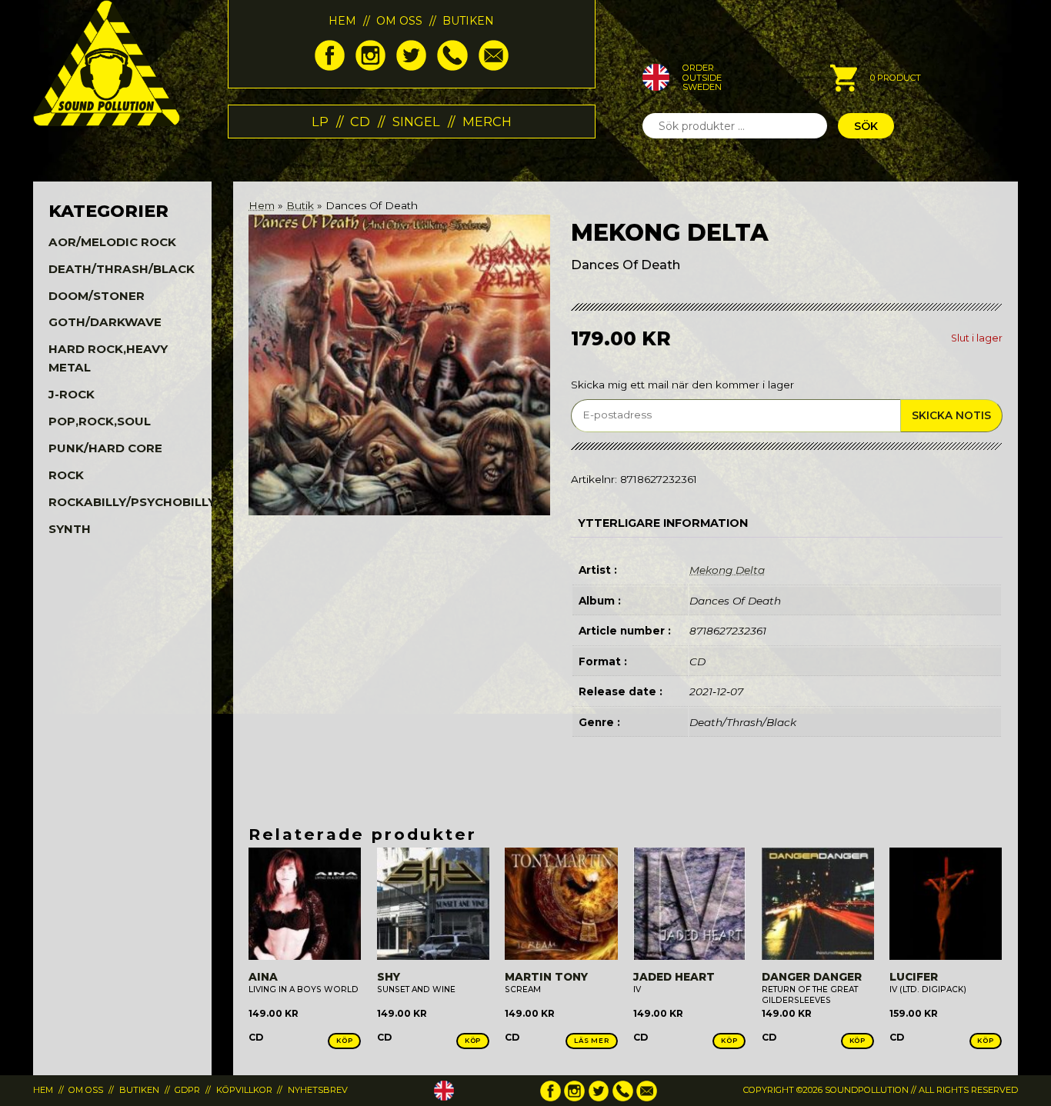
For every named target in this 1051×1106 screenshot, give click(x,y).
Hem (342, 21)
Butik (300, 205)
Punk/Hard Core (105, 448)
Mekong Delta (727, 570)
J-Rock (71, 394)
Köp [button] (344, 1040)
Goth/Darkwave (105, 322)
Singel (416, 121)
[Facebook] (330, 67)
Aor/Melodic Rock (112, 242)
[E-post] (494, 67)
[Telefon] (452, 67)
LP (320, 121)
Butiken (468, 21)
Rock (66, 475)
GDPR (187, 1089)
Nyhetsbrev (318, 1089)
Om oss (399, 21)
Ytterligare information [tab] (663, 523)
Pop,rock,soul (99, 421)
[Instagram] (370, 67)
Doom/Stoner (96, 295)
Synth (69, 528)
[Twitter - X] (411, 67)
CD (360, 121)
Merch (487, 121)
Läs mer (591, 1040)
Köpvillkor (244, 1089)
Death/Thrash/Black (121, 269)
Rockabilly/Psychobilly (131, 502)
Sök (866, 126)
